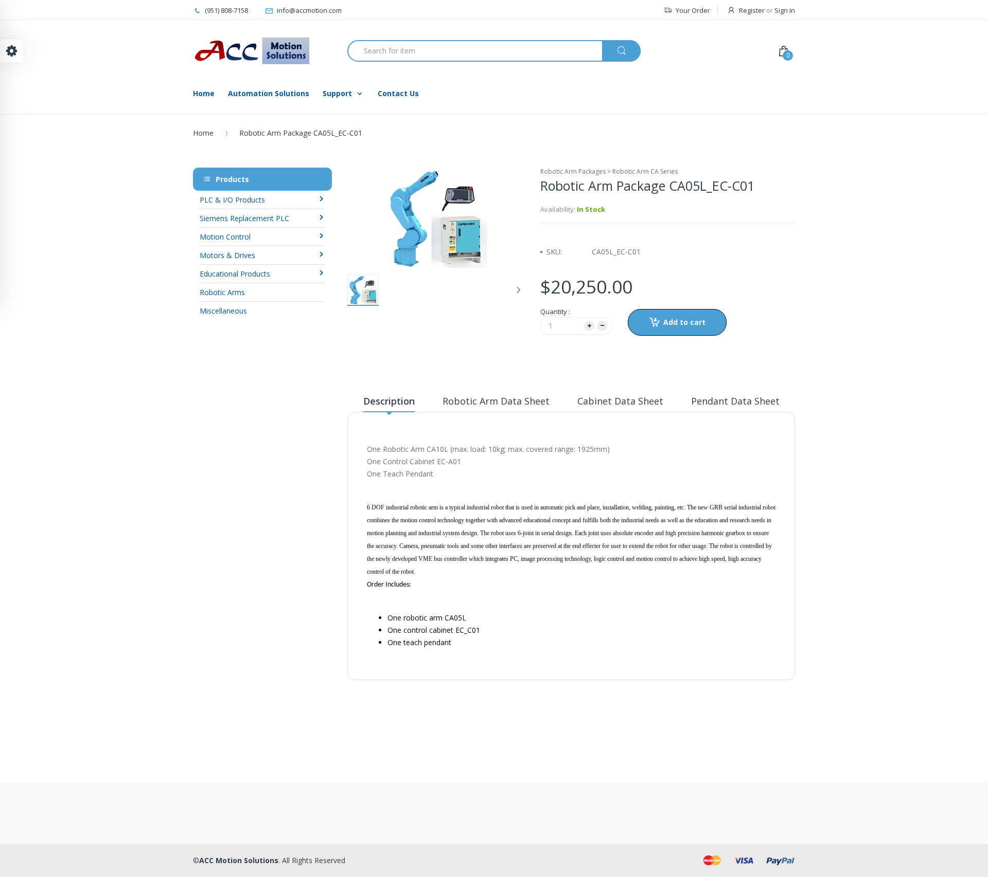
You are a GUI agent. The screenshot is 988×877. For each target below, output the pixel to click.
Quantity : (555, 311)
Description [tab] (389, 401)
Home (203, 133)
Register (752, 10)
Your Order (693, 10)
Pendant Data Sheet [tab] (735, 401)
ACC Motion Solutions (238, 860)
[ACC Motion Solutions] (252, 50)
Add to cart (684, 322)
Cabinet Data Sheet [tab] (620, 401)
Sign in (784, 10)
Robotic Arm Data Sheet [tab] (496, 401)
